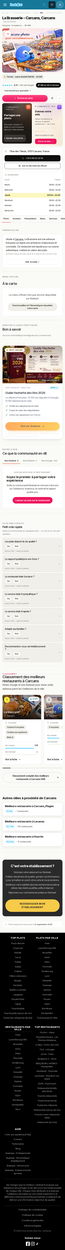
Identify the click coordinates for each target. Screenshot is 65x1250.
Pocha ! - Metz (47, 1032)
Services (53, 218)
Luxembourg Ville (47, 948)
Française (6, 25)
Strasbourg (47, 971)
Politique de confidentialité (33, 1209)
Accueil (5, 13)
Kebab (17, 952)
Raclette (17, 985)
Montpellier (47, 1013)
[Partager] (52, 98)
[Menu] (5, 4)
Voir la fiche (11, 759)
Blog (17, 1148)
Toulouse (47, 985)
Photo (6, 218)
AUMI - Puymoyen (47, 1083)
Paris (47, 943)
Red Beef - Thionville (47, 1071)
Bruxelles (47, 952)
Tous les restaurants (21, 13)
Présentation (30, 218)
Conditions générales (32, 1220)
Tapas (18, 1004)
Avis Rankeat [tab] (11, 460)
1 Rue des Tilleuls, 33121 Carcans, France (30, 151)
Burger (17, 980)
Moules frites (18, 999)
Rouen (47, 999)
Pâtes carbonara (17, 976)
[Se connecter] (59, 4)
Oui (8, 546)
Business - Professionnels (18, 1153)
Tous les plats (18, 1008)
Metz (47, 962)
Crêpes (18, 971)
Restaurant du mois (47, 1122)
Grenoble (47, 994)
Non (16, 546)
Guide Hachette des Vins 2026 (25, 392)
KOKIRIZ (51, 712)
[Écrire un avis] (52, 4)
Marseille (47, 980)
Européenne (16, 25)
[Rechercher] (44, 4)
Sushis (18, 966)
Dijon (47, 1004)
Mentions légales (32, 1225)
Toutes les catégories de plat (17, 1017)
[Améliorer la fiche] (59, 98)
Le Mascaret (12, 712)
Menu (42, 218)
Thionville (47, 966)
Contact (18, 1139)
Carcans (19, 239)
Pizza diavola (17, 943)
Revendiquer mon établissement (32, 905)
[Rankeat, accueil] (24, 5)
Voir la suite (31, 262)
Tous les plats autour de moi (18, 1013)
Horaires (17, 218)
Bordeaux (47, 1008)
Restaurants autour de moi (47, 1110)
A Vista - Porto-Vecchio (47, 1044)
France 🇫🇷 (38, 13)
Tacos (18, 957)
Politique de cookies (32, 1215)
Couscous (18, 948)
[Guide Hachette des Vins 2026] (32, 364)
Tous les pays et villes (47, 1017)
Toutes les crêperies (47, 1105)
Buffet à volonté (18, 990)
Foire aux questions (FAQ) (18, 1134)
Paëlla (18, 962)
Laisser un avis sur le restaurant (32, 500)
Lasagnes (18, 994)
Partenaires (18, 1144)
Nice (17, 1109)
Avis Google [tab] (49, 460)
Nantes (47, 990)
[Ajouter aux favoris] (8, 34)
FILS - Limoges (47, 1049)
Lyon (47, 976)
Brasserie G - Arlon (47, 1058)
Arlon (47, 957)
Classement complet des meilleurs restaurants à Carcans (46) (30, 777)
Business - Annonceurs (18, 1165)
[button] (17, 123)
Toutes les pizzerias (47, 1100)
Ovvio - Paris (47, 1054)
